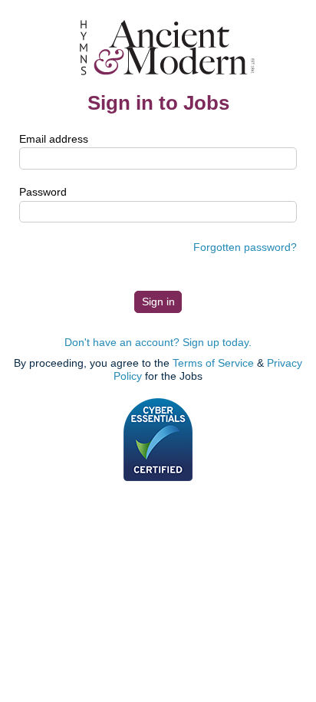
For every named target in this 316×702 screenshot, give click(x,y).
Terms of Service (213, 363)
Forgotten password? (245, 247)
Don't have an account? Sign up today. (158, 342)
